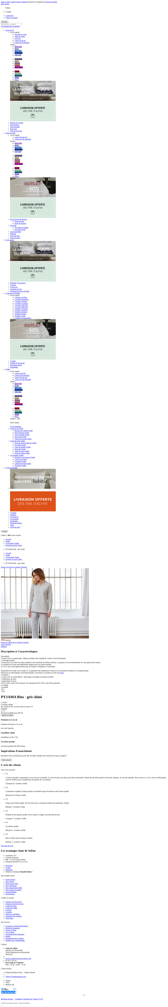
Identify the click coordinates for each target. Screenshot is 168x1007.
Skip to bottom (21, 2)
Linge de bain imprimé (23, 139)
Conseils (8, 912)
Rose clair (18, 47)
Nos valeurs (9, 882)
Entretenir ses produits (13, 916)
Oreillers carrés (20, 316)
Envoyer (4, 22)
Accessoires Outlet (12, 543)
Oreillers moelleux (21, 310)
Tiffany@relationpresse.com (15, 977)
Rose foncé (19, 67)
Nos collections (11, 886)
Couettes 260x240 (21, 308)
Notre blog (9, 918)
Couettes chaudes (21, 301)
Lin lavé (18, 38)
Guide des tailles (11, 908)
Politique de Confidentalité (15, 940)
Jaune (17, 61)
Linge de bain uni (21, 137)
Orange (17, 65)
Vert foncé (18, 76)
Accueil (8, 539)
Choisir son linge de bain (14, 904)
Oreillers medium (21, 312)
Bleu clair (18, 51)
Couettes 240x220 (21, 306)
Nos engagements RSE (13, 888)
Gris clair (18, 55)
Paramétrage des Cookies (14, 938)
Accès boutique (15, 426)
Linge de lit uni (20, 41)
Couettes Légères (21, 297)
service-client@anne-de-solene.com (18, 959)
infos (62, 673)
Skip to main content (8, 2)
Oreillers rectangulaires (23, 318)
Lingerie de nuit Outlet (13, 545)
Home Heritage (11, 892)
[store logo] (50, 2)
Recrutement (10, 894)
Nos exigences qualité (13, 890)
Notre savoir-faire (11, 884)
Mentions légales (7, 999)
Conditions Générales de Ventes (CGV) (29, 999)
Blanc (17, 80)
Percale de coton (21, 34)
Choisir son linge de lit (13, 902)
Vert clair (18, 74)
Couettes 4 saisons (21, 304)
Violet (17, 78)
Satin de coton (20, 36)
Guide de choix (11, 906)
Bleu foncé (19, 53)
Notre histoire (10, 880)
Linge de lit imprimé (22, 43)
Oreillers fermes (20, 314)
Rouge (17, 71)
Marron (17, 63)
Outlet (7, 541)
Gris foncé (18, 59)
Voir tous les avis (7, 846)
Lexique (8, 910)
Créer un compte (11, 18)
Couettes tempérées (22, 299)
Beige (17, 49)
